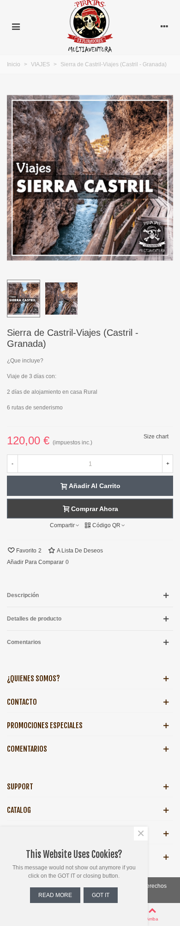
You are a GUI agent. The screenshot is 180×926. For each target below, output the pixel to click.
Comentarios (27, 748)
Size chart (156, 436)
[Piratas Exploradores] (90, 26)
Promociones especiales (45, 725)
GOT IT (100, 895)
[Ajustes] (164, 26)
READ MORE (55, 895)
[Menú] (15, 26)
